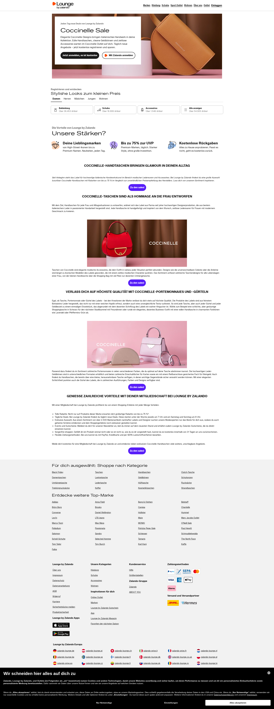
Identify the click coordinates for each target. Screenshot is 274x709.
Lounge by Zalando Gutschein (104, 608)
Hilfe (131, 570)
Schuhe (94, 575)
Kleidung (95, 570)
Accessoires (96, 580)
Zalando (133, 587)
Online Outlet (97, 597)
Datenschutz (58, 580)
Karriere (56, 602)
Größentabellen (136, 575)
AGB (55, 591)
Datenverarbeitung (61, 586)
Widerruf (57, 596)
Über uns (57, 570)
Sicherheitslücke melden (64, 607)
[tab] (56, 99)
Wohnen (94, 586)
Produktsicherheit (61, 612)
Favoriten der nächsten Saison (105, 624)
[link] (216, 5)
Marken (94, 603)
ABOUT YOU (135, 592)
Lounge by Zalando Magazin (104, 618)
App (92, 613)
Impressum (58, 575)
